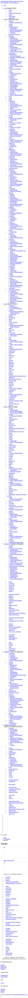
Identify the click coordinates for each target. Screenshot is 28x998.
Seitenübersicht (4, 975)
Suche (2, 983)
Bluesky (3, 992)
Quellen (3, 969)
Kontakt (3, 965)
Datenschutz (4, 967)
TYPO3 (7, 994)
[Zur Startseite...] (10, 2)
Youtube (3, 990)
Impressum (3, 966)
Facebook (3, 989)
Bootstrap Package (18, 994)
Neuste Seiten (4, 976)
